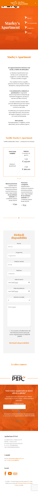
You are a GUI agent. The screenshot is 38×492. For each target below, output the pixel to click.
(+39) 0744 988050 (13, 460)
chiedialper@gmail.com (16, 458)
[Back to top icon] (34, 488)
